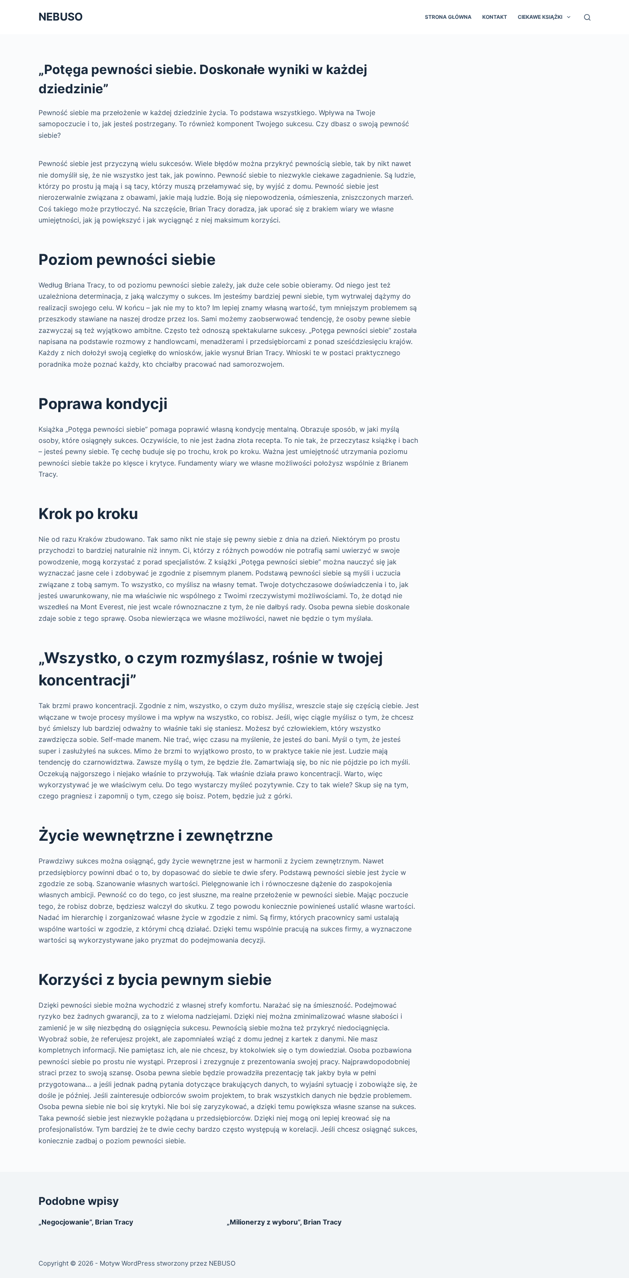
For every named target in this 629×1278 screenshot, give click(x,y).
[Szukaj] (587, 17)
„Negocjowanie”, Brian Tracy (86, 1222)
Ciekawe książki (540, 17)
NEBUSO (61, 16)
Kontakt (494, 17)
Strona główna (448, 17)
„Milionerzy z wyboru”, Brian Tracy (284, 1222)
